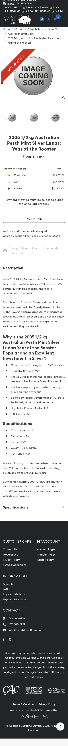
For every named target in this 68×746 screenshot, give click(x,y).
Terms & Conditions (14, 564)
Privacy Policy (11, 559)
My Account (10, 554)
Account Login (46, 549)
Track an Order (46, 554)
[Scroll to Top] (60, 726)
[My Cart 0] (56, 19)
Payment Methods (14, 594)
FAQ (5, 589)
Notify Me (34, 219)
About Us (8, 584)
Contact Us (10, 549)
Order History (45, 559)
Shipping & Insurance (15, 599)
